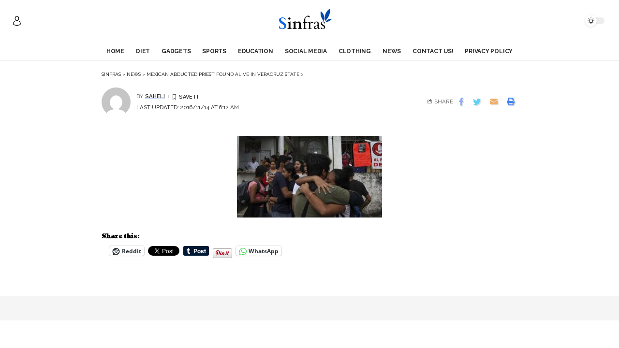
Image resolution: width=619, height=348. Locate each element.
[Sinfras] (309, 20)
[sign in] (17, 21)
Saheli (155, 96)
